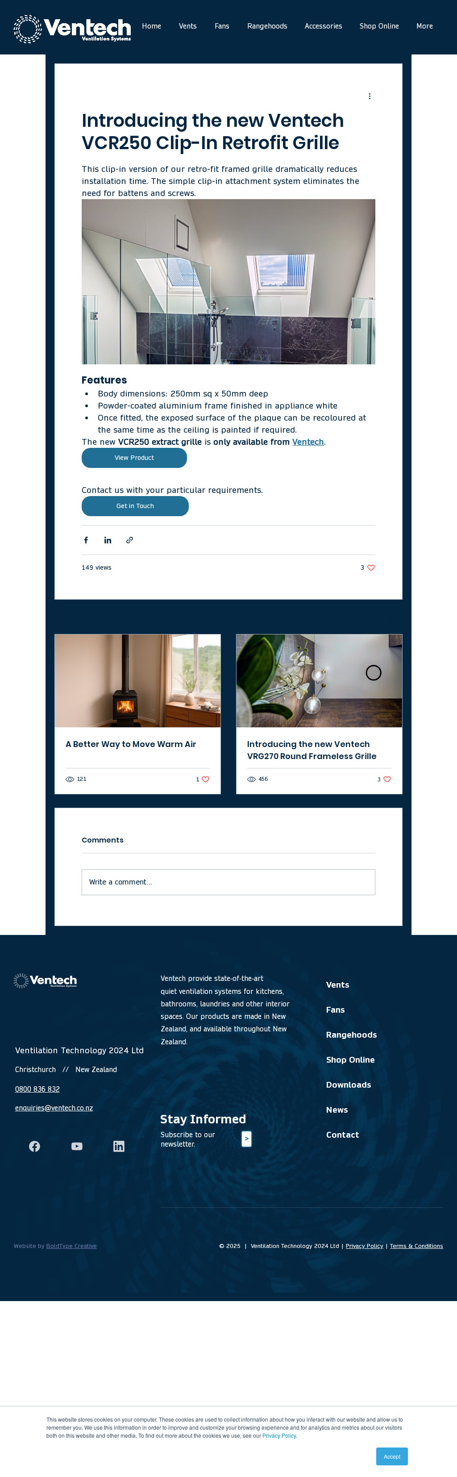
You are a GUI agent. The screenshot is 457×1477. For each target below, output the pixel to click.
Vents (337, 984)
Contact (342, 1134)
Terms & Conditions (416, 1246)
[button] (247, 1139)
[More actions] (370, 96)
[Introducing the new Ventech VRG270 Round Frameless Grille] (319, 680)
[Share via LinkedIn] (108, 540)
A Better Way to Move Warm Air (131, 744)
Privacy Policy (279, 1435)
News (337, 1109)
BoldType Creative (71, 1246)
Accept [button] (392, 1456)
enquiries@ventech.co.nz (54, 1108)
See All (392, 617)
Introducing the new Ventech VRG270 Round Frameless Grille (312, 750)
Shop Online (350, 1059)
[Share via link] (129, 540)
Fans (335, 1009)
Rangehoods (351, 1034)
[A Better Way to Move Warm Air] (137, 680)
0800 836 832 (37, 1089)
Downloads (348, 1084)
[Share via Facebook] (86, 540)
